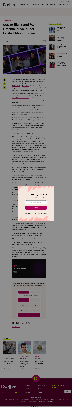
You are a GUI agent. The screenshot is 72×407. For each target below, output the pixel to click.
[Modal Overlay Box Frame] (36, 203)
